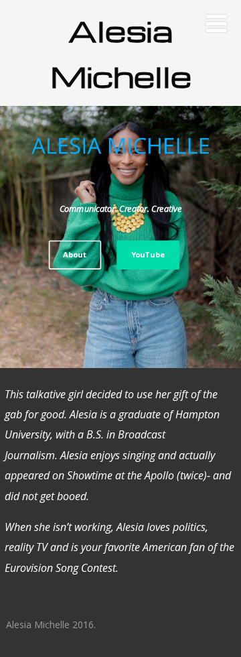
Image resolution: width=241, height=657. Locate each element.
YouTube (148, 254)
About (74, 254)
